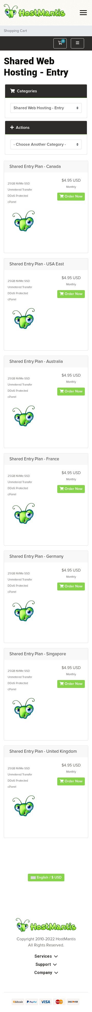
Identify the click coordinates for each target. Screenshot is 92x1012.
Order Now (73, 196)
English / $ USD (49, 877)
